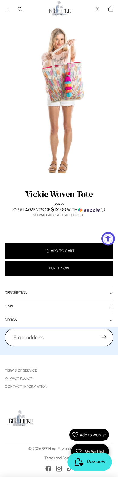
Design (11, 320)
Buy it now (59, 268)
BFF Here (49, 449)
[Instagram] (59, 468)
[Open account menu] (97, 9)
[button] (59, 210)
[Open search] (20, 9)
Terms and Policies (59, 458)
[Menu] (7, 9)
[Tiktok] (69, 468)
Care (9, 306)
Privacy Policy (18, 378)
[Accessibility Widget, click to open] (108, 238)
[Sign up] (104, 337)
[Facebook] (48, 468)
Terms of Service (21, 370)
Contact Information (26, 386)
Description (16, 293)
